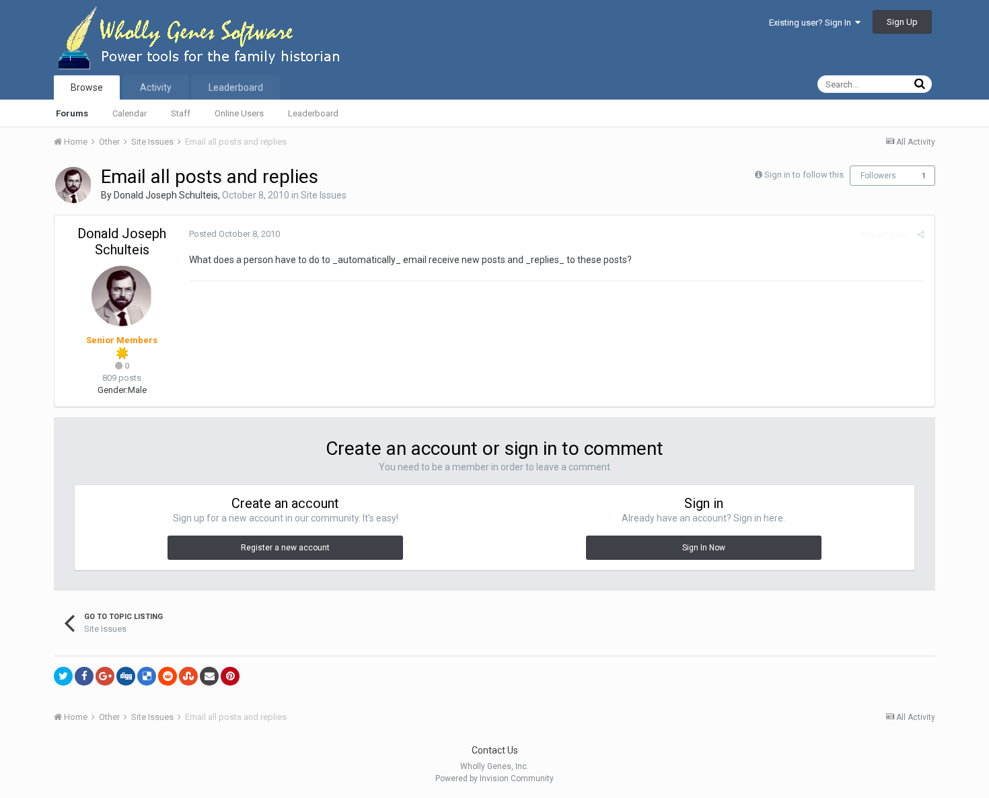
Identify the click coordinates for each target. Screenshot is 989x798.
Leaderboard (313, 113)
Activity (156, 87)
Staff (180, 113)
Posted (234, 234)
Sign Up (902, 22)
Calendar (129, 113)
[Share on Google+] (105, 676)
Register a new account (285, 547)
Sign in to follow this (804, 175)
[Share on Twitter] (63, 676)
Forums (72, 113)
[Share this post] (920, 234)
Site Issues (323, 195)
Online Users (239, 113)
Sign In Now (703, 547)
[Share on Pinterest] (230, 676)
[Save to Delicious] (146, 676)
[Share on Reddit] (167, 676)
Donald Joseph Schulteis (166, 195)
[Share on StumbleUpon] (188, 676)
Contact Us (495, 750)
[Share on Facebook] (84, 676)
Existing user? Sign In (812, 22)
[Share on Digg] (125, 676)
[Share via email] (209, 676)
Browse (87, 87)
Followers (878, 175)
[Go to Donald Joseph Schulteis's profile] (73, 185)
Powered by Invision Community (494, 778)
